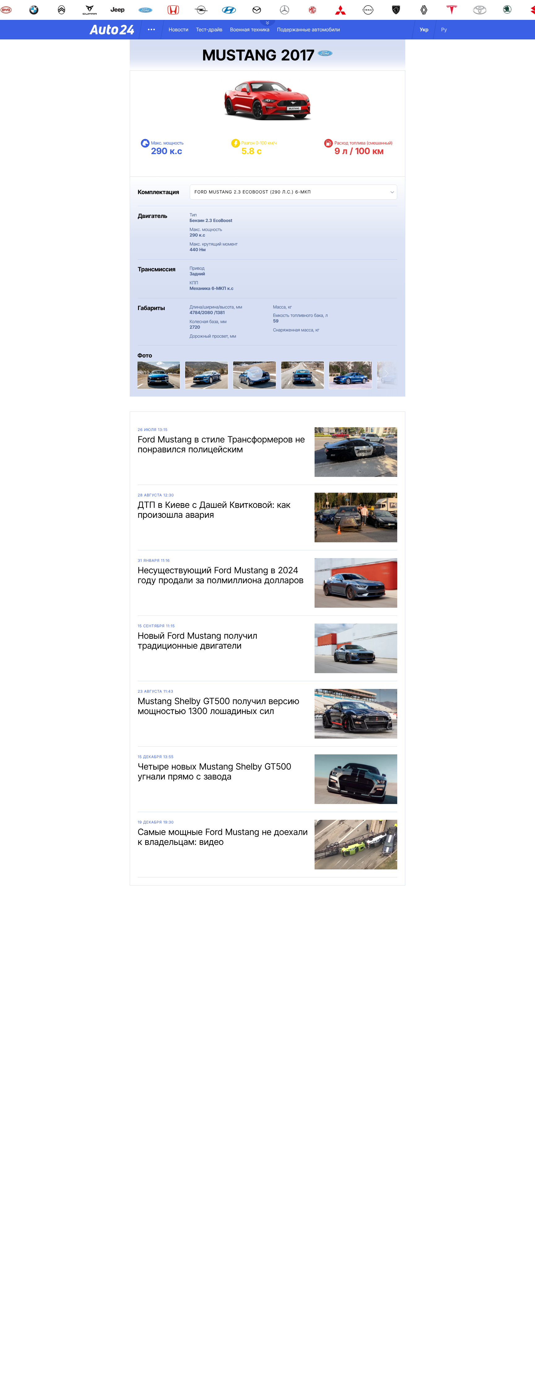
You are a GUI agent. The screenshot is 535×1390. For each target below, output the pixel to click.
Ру (444, 29)
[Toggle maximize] (255, 373)
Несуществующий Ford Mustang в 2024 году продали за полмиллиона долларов (221, 575)
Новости (178, 29)
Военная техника (249, 29)
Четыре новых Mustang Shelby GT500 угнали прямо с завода (214, 771)
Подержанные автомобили (308, 29)
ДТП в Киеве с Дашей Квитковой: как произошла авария (214, 510)
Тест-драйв (209, 29)
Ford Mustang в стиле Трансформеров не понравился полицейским (221, 444)
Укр (424, 29)
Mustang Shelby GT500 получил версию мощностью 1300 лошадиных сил (218, 706)
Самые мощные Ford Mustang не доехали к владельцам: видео (223, 837)
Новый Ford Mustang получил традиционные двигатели (197, 640)
